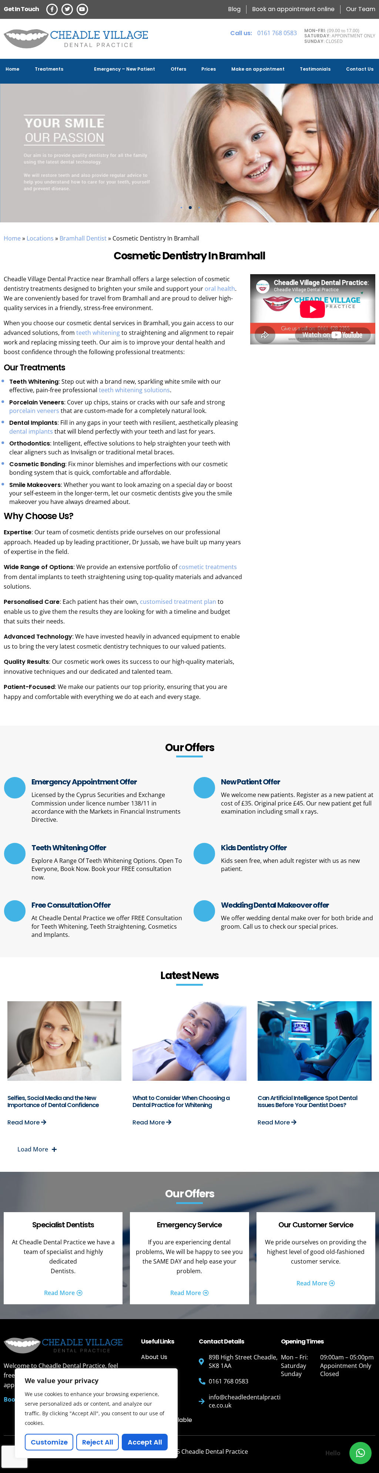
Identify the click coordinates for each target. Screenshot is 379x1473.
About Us (154, 1357)
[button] (360, 1453)
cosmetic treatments (208, 567)
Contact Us (359, 69)
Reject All (97, 1442)
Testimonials (315, 69)
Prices (208, 69)
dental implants (31, 431)
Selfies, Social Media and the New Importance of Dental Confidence (53, 1101)
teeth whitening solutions (133, 390)
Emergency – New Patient (124, 69)
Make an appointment (258, 69)
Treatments (49, 69)
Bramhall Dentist (83, 238)
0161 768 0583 (263, 33)
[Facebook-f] (52, 9)
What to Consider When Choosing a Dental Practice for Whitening (181, 1101)
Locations (40, 238)
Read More (24, 1122)
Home (12, 69)
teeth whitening (98, 333)
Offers (178, 69)
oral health (220, 289)
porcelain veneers (34, 411)
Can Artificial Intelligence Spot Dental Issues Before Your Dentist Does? (307, 1101)
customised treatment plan (178, 602)
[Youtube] (82, 9)
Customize (49, 1442)
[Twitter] (67, 9)
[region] (96, 1413)
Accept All (145, 1442)
